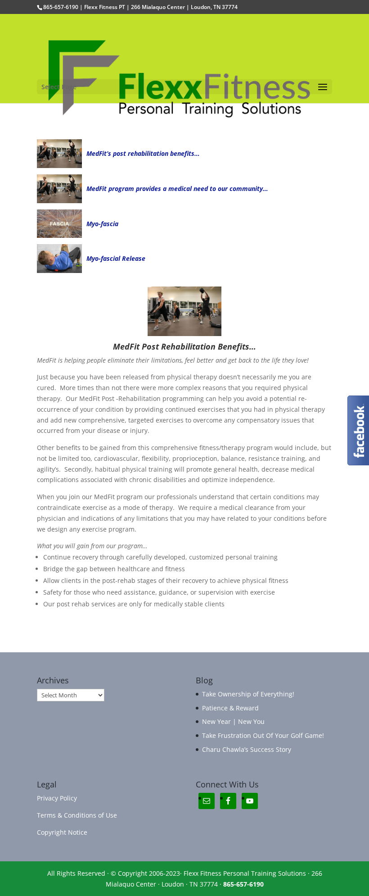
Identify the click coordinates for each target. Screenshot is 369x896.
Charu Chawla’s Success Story (246, 749)
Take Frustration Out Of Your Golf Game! (263, 735)
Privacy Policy (57, 798)
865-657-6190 (243, 884)
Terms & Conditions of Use (77, 815)
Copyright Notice (62, 832)
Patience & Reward (230, 708)
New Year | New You (233, 721)
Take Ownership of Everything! (248, 694)
